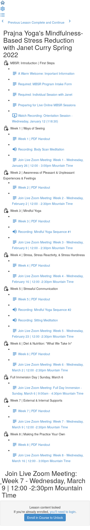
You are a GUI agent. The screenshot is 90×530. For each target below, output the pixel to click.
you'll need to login (63, 511)
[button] (2, 4)
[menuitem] (2, 10)
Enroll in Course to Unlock (45, 517)
